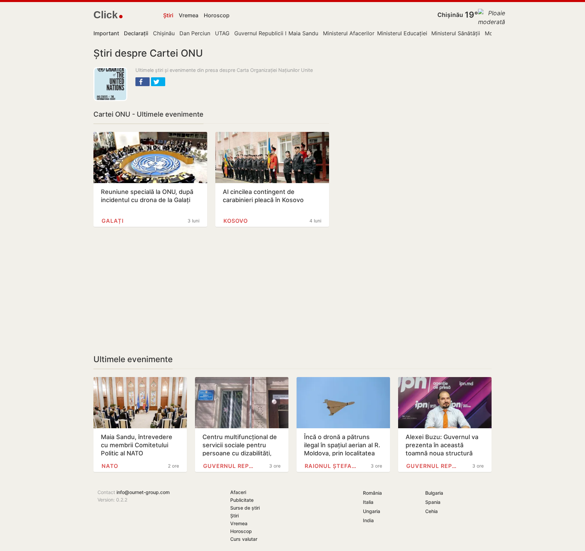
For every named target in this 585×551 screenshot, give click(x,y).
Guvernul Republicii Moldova (270, 33)
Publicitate (242, 500)
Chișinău (450, 14)
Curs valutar (243, 539)
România (372, 493)
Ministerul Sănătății (455, 33)
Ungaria (371, 511)
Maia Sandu (303, 33)
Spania (432, 502)
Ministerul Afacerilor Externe (359, 33)
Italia (368, 502)
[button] (142, 81)
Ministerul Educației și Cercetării (418, 33)
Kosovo (235, 220)
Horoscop (217, 15)
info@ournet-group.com (143, 492)
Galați (113, 220)
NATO (110, 466)
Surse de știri (245, 508)
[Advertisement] (211, 290)
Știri (168, 15)
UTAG (222, 33)
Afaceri (238, 492)
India (368, 520)
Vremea (188, 15)
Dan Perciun (194, 33)
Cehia (431, 511)
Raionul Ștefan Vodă (332, 466)
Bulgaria (434, 493)
